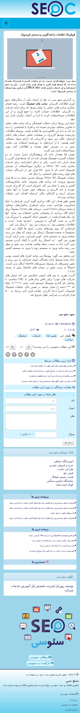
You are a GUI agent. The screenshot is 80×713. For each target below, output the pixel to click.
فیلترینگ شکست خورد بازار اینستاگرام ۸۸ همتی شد (53, 541)
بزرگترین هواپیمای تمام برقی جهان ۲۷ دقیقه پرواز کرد (52, 366)
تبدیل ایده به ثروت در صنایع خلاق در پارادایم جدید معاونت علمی (48, 371)
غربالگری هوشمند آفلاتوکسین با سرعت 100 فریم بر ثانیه (52, 535)
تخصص (40, 586)
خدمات (9, 107)
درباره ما (74, 700)
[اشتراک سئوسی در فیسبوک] (26, 354)
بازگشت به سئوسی (39, 663)
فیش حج (68, 473)
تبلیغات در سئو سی (69, 705)
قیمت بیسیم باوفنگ (62, 476)
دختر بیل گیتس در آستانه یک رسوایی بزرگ (57, 546)
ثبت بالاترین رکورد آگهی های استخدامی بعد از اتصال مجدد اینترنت (47, 381)
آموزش (25, 586)
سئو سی (64, 314)
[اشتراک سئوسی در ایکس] (20, 354)
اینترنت (50, 586)
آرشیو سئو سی (71, 710)
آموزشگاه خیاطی (63, 461)
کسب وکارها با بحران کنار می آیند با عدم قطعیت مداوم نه (51, 376)
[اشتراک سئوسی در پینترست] (14, 354)
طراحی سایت (65, 469)
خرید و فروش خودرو (61, 465)
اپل (32, 586)
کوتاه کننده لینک (64, 484)
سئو (59, 99)
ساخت (69, 339)
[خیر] (12, 347)
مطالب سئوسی (39, 657)
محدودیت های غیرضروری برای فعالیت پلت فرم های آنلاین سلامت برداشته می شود (42, 503)
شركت (68, 590)
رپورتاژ (59, 586)
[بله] (29, 347)
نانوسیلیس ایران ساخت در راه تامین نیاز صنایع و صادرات (52, 551)
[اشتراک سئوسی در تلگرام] (33, 354)
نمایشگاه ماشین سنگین (60, 480)
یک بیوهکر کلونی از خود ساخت (62, 513)
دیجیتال (22, 335)
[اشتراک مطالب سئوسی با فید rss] (8, 354)
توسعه (68, 586)
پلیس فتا (52, 335)
